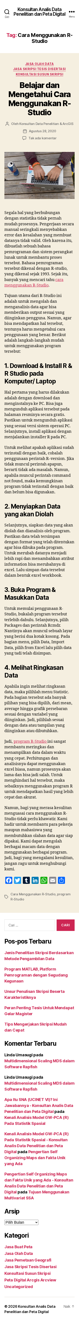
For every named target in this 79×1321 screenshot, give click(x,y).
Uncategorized (18, 1286)
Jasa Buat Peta (18, 1246)
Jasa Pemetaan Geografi (27, 1260)
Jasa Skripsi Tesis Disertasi (39, 69)
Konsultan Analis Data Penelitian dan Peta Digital (39, 11)
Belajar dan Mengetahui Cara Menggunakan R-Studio (39, 98)
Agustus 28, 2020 (42, 131)
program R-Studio (30, 741)
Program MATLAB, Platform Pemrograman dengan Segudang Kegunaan (36, 975)
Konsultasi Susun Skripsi (39, 74)
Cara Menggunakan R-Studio (33, 894)
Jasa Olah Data (39, 64)
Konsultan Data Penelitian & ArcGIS (46, 124)
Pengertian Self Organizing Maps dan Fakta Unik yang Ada (34, 1157)
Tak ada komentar (43, 138)
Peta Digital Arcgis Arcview (30, 1280)
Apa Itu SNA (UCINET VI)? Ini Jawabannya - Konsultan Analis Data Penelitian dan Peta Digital (38, 1105)
